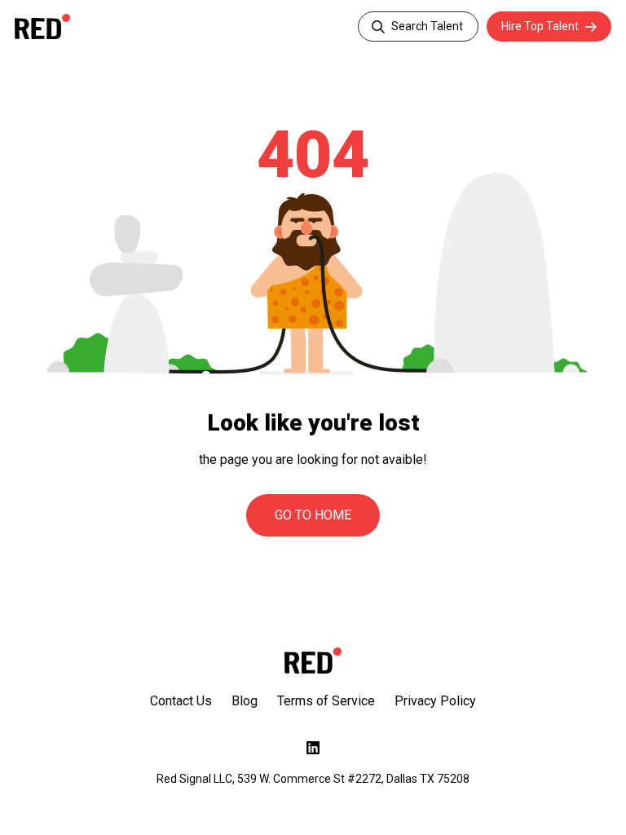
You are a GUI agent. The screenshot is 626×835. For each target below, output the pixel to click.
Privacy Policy (435, 701)
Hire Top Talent (540, 26)
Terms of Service (326, 701)
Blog (244, 701)
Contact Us (181, 701)
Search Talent (427, 26)
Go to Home (313, 515)
